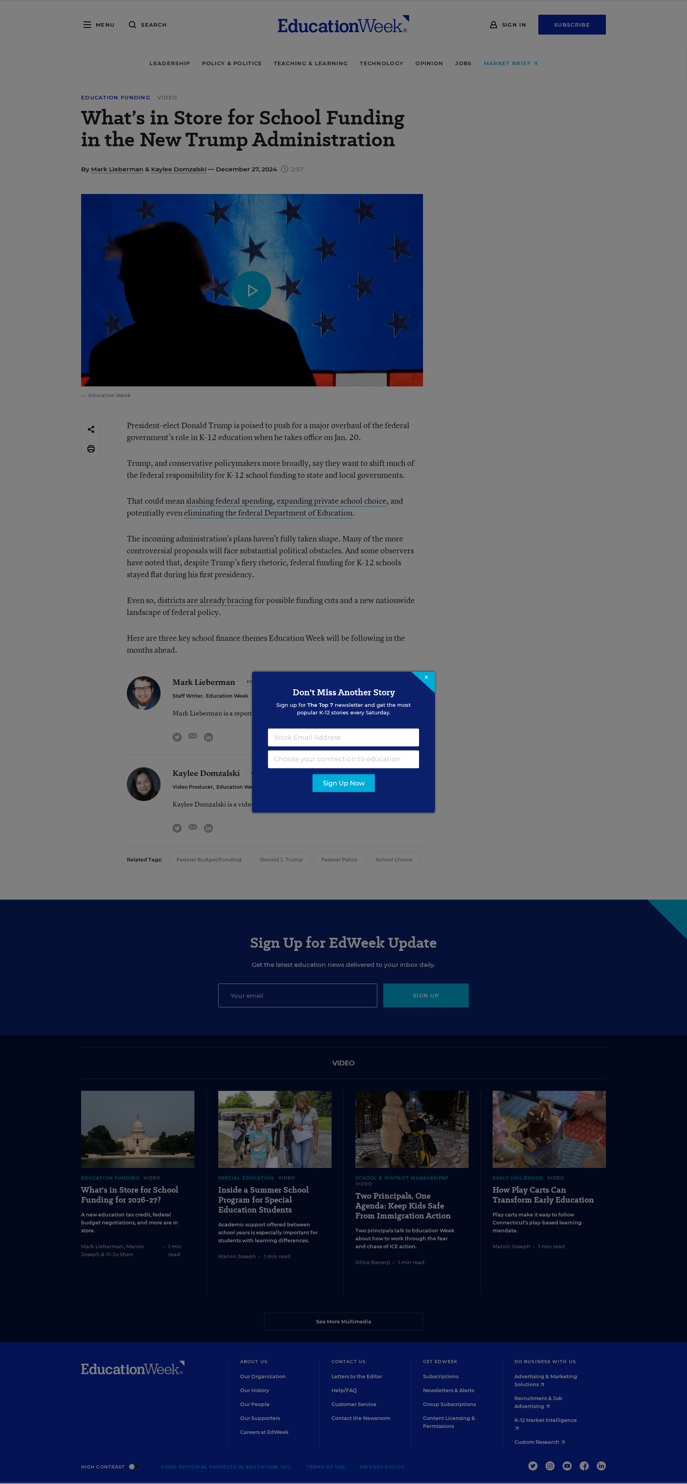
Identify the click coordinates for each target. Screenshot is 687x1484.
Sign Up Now (344, 783)
